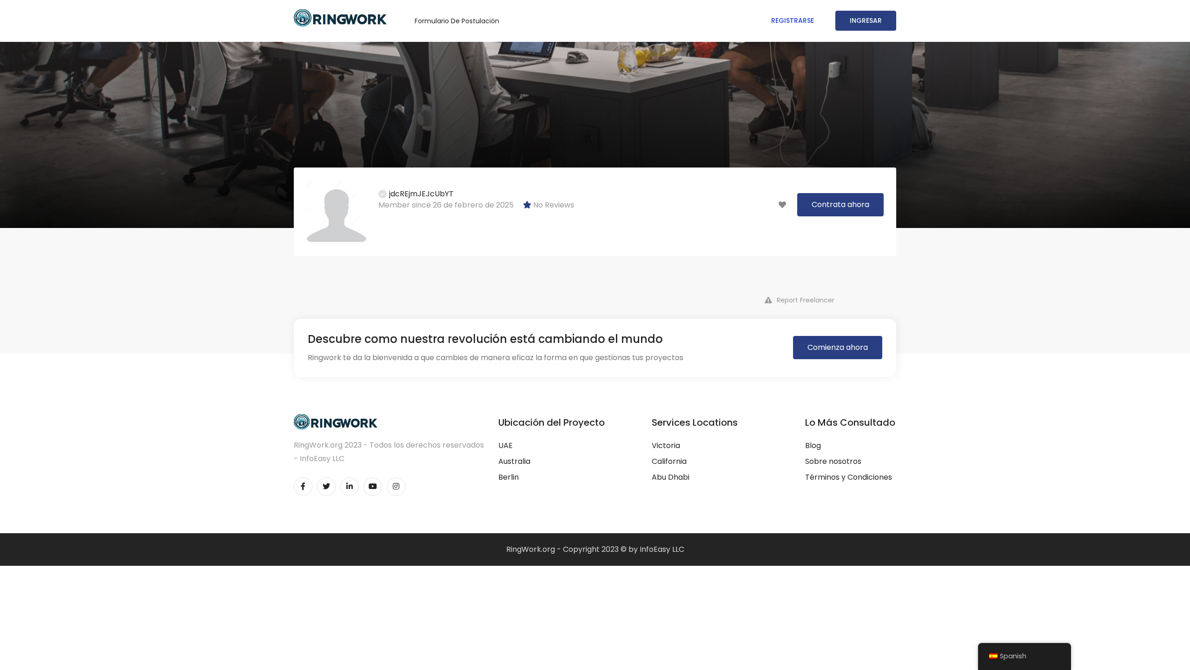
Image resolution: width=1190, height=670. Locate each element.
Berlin (508, 477)
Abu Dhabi (670, 477)
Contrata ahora (840, 204)
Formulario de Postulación (457, 21)
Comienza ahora (837, 347)
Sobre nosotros (833, 461)
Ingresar (866, 20)
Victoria (666, 445)
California (669, 461)
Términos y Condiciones (848, 477)
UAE (505, 445)
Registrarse (792, 20)
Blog (813, 445)
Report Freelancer (805, 300)
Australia (514, 461)
